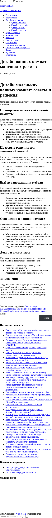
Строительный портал (10, 10)
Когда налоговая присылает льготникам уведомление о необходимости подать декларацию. (24, 387)
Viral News (21, 514)
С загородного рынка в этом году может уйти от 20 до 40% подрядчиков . (29, 400)
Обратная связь (13, 470)
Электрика (11, 55)
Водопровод (11, 18)
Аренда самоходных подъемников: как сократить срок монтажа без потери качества (27, 420)
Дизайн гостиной (19, 25)
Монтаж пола (12, 35)
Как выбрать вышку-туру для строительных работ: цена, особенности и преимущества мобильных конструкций (26, 379)
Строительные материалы (18, 47)
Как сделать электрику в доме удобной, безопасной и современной (24, 410)
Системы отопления (15, 45)
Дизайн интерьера (14, 20)
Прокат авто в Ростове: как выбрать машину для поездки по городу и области (28, 331)
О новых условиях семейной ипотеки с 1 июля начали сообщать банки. (28, 445)
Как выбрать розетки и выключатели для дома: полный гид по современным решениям (28, 415)
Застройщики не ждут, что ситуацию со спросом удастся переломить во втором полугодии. (29, 430)
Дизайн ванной (18, 22)
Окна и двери (12, 40)
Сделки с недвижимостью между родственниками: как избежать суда (22, 455)
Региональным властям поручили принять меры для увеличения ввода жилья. (28, 396)
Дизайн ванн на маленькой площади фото (23, 311)
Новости (10, 37)
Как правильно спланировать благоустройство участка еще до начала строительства (28, 425)
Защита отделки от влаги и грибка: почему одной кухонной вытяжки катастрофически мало (29, 373)
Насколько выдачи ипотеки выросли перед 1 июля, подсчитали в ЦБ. (27, 358)
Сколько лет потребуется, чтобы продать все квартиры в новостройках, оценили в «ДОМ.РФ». (26, 342)
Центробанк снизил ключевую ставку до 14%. (27, 392)
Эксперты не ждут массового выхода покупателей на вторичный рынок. (23, 435)
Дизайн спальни (18, 30)
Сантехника (11, 42)
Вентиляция (11, 15)
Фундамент (11, 52)
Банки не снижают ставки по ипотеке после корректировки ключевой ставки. (26, 363)
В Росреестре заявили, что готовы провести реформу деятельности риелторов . (26, 440)
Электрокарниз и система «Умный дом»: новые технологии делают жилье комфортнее (28, 336)
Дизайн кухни (18, 27)
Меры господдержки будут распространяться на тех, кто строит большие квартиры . (28, 450)
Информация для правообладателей (22, 467)
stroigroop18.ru (6, 6)
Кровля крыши (13, 32)
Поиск (3, 314)
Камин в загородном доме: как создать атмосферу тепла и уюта (24, 368)
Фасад (8, 50)
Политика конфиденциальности (21, 472)
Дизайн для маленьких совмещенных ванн (23, 309)
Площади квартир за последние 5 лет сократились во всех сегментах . (23, 353)
